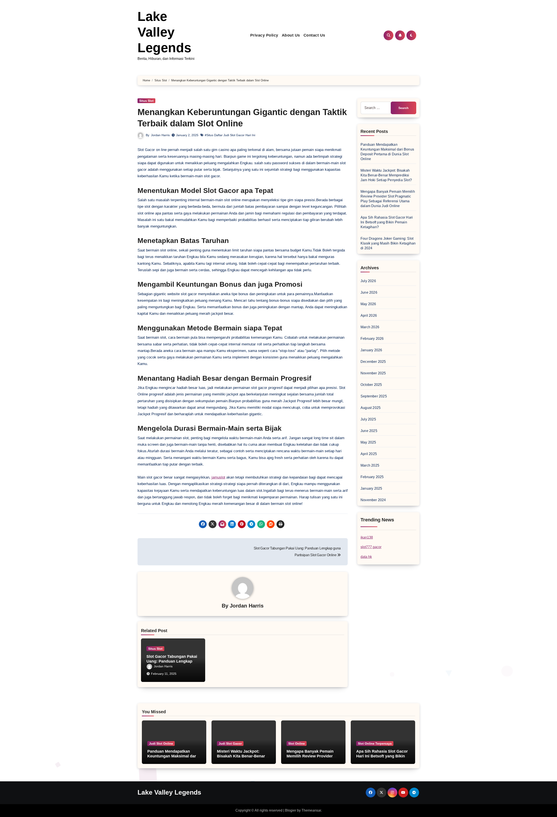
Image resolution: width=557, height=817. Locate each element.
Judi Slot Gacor (230, 743)
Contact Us (314, 35)
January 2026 (371, 350)
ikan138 (367, 537)
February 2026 (372, 338)
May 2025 (368, 442)
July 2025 (368, 419)
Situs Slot (146, 100)
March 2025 (370, 465)
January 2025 (371, 488)
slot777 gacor (371, 547)
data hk (366, 557)
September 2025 (374, 396)
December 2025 (373, 361)
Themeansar (311, 810)
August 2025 (371, 408)
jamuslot (218, 477)
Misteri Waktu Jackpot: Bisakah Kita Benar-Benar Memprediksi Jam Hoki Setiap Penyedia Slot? (386, 175)
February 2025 (372, 477)
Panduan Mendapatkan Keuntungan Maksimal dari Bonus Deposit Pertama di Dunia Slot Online (172, 758)
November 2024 (373, 500)
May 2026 (368, 304)
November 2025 (373, 373)
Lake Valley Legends (164, 32)
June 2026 (369, 292)
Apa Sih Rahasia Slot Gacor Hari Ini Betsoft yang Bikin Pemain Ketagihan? (387, 222)
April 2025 (369, 454)
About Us (291, 35)
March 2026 (370, 327)
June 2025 (369, 431)
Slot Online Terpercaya (375, 743)
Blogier (290, 810)
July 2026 (368, 281)
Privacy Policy (264, 35)
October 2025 (371, 385)
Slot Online (296, 743)
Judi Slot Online (161, 743)
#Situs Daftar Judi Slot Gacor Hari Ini (230, 135)
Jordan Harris (160, 135)
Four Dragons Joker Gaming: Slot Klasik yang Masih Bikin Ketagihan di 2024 (388, 243)
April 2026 (369, 315)
